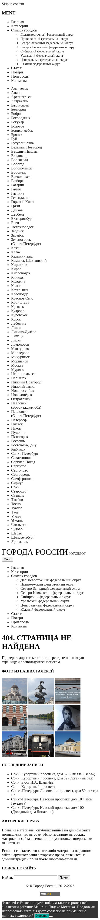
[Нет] (51, 916)
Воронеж (18, 172)
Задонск (17, 231)
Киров (16, 269)
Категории (19, 26)
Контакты (19, 81)
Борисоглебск (22, 130)
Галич (16, 189)
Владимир (19, 156)
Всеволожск (20, 177)
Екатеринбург (22, 219)
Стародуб (18, 491)
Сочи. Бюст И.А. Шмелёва (32, 782)
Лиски (16, 340)
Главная (17, 22)
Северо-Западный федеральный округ (46, 43)
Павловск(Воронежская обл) (26, 405)
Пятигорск (19, 437)
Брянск (16, 135)
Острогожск (20, 399)
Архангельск (21, 97)
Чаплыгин (19, 525)
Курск (16, 319)
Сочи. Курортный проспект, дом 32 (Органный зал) (52, 778)
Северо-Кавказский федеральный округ (48, 47)
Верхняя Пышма (24, 151)
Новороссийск (22, 391)
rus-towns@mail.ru (63, 859)
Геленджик (20, 198)
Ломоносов (20, 344)
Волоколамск (21, 168)
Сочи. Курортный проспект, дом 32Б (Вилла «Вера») (53, 774)
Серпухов (19, 466)
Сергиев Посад (23, 462)
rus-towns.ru (11, 843)
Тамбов (17, 500)
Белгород (18, 109)
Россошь (18, 441)
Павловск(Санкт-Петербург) (26, 414)
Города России (44, 552)
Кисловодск (20, 273)
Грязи (15, 206)
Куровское (19, 315)
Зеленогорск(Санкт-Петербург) (26, 242)
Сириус (17, 483)
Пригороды (20, 76)
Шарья (16, 533)
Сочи (15, 487)
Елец (15, 223)
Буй (14, 139)
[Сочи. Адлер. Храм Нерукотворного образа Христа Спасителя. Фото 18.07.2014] (14, 703)
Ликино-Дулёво (23, 332)
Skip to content (13, 4)
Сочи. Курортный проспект (33, 787)
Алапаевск (19, 88)
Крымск (17, 307)
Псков (16, 428)
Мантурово (20, 349)
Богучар (17, 122)
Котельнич (19, 290)
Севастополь (21, 458)
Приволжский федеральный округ (44, 39)
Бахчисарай (20, 105)
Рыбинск (18, 449)
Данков (17, 210)
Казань (16, 248)
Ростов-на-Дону (24, 445)
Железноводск (22, 227)
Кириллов (19, 265)
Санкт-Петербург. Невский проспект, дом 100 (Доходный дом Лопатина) (47, 810)
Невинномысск (23, 374)
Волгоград (19, 160)
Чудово (17, 529)
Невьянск (18, 378)
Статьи (16, 68)
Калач (15, 252)
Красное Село (22, 298)
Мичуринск (20, 357)
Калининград (22, 256)
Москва (17, 365)
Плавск (17, 424)
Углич (16, 516)
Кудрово (17, 311)
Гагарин (17, 185)
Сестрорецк (20, 474)
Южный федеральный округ (40, 64)
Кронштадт (20, 302)
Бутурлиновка (22, 143)
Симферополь (22, 479)
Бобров (17, 114)
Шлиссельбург (22, 537)
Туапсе (16, 508)
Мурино (17, 370)
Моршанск (19, 361)
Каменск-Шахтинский (29, 260)
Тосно (16, 504)
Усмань (17, 521)
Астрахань (19, 101)
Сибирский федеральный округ (42, 51)
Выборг (17, 181)
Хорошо (41, 915)
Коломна (18, 281)
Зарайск (17, 235)
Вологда (17, 164)
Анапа (16, 93)
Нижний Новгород (26, 382)
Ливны (16, 328)
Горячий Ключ (22, 202)
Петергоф (19, 420)
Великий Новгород (26, 147)
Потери (17, 72)
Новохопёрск (21, 395)
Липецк (17, 336)
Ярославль (19, 542)
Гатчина (17, 193)
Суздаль (17, 495)
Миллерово (20, 353)
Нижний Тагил (23, 386)
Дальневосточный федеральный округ (47, 34)
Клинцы (17, 277)
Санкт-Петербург (25, 453)
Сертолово (19, 470)
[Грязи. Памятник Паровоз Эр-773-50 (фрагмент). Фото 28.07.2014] (41, 756)
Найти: (7, 877)
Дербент (17, 214)
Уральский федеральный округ (41, 55)
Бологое (17, 126)
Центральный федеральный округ (43, 60)
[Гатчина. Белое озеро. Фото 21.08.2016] (41, 729)
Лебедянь (18, 323)
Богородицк (20, 118)
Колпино (18, 286)
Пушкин (18, 432)
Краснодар (19, 294)
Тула (14, 512)
